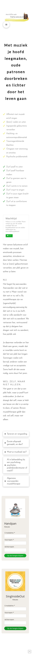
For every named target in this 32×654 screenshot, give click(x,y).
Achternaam (9, 547)
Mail (10, 235)
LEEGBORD (25, 647)
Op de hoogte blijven (15, 555)
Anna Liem (9, 2)
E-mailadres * (10, 533)
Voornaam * (9, 540)
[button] (29, 2)
